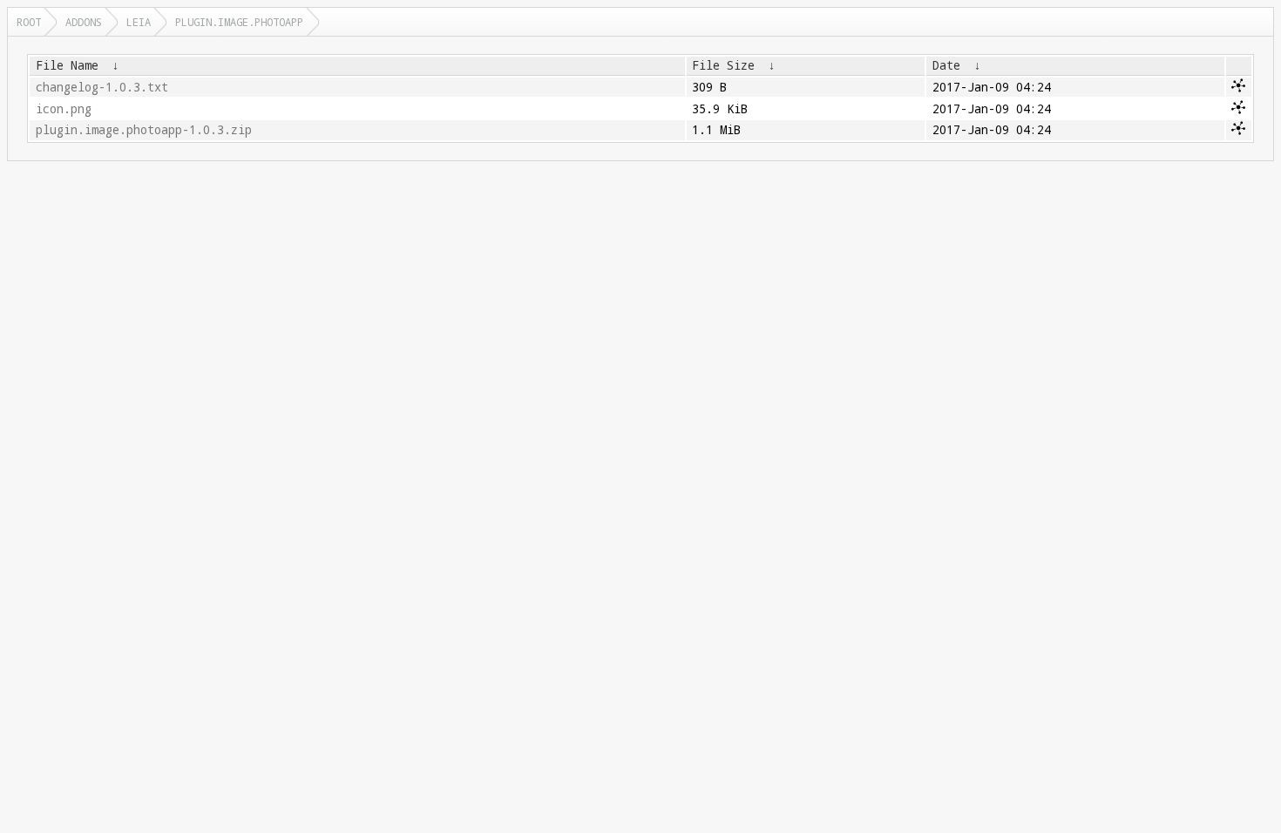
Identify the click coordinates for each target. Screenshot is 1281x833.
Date (946, 65)
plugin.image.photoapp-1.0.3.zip (144, 130)
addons (83, 22)
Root (29, 22)
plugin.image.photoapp (239, 22)
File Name (67, 65)
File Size (723, 65)
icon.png (64, 109)
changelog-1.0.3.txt (102, 87)
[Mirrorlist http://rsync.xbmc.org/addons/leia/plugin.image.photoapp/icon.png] (1238, 110)
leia (138, 22)
